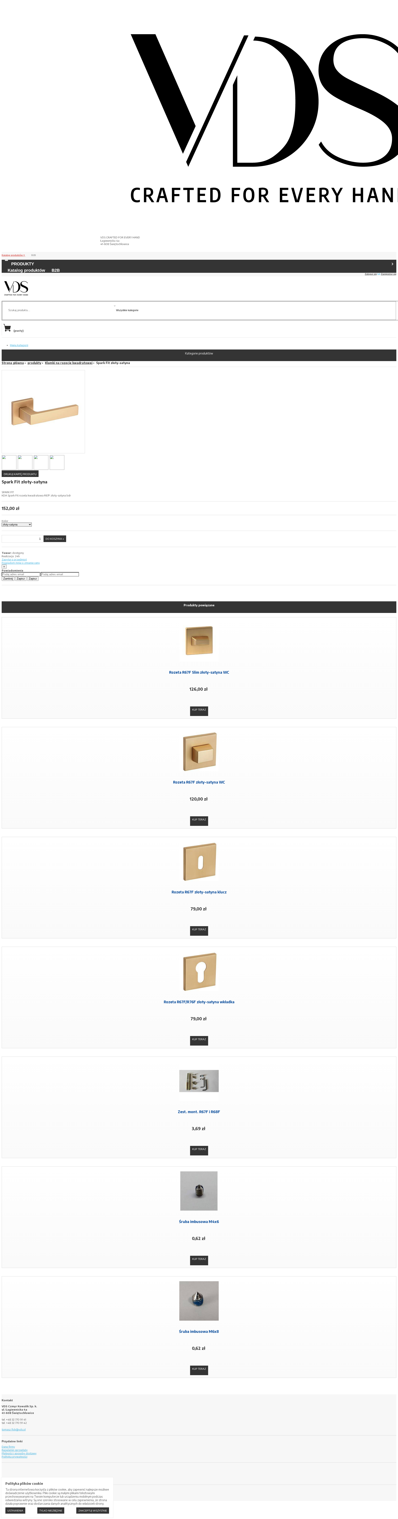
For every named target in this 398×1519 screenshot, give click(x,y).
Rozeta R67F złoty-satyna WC (199, 782)
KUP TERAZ (199, 709)
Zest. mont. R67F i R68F (199, 1111)
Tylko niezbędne (50, 1510)
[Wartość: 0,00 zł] (8, 330)
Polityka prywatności (14, 1456)
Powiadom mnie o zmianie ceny (21, 562)
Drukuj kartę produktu (20, 474)
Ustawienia (15, 1510)
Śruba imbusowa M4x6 (199, 1221)
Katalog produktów (12, 255)
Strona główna (13, 363)
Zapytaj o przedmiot (14, 559)
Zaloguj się (371, 274)
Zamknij (8, 578)
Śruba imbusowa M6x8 (199, 1331)
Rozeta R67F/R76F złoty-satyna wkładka (199, 1002)
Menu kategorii (19, 345)
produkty (34, 363)
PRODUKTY (22, 264)
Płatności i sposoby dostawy (19, 1453)
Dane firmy (8, 1446)
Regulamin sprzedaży (15, 1450)
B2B (33, 255)
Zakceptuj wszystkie (92, 1510)
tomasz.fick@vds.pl (14, 1429)
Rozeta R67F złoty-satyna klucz (199, 892)
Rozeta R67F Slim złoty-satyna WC (199, 672)
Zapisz (21, 578)
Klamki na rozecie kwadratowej (68, 363)
